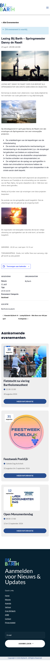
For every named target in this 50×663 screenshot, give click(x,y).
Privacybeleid (10, 623)
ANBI (7, 615)
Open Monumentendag (18, 514)
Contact (8, 619)
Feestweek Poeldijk (16, 459)
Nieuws (8, 600)
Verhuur (8, 607)
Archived (4, 297)
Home (7, 596)
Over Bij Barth (10, 611)
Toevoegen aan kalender (16, 266)
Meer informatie (25, 401)
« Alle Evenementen (10, 22)
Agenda (8, 603)
